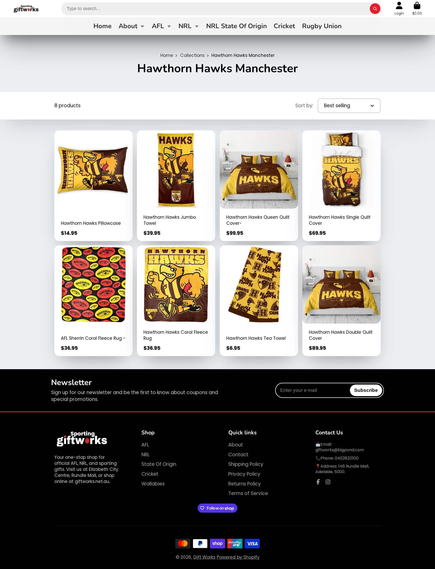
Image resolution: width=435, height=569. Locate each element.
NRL (185, 26)
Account (399, 8)
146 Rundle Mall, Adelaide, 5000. (342, 469)
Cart (417, 8)
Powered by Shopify (238, 557)
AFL (158, 26)
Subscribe (366, 390)
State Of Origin (158, 464)
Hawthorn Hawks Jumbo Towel (176, 185)
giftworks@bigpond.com (339, 450)
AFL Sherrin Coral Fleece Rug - (93, 300)
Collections (192, 55)
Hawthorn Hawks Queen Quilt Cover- (259, 185)
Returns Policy (244, 484)
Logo (26, 8)
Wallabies (153, 484)
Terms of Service (248, 493)
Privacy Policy (244, 474)
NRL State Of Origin (236, 26)
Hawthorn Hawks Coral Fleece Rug (176, 300)
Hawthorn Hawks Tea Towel (259, 300)
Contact (238, 454)
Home (102, 26)
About (128, 26)
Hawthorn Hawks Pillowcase (93, 185)
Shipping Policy (245, 464)
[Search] (375, 9)
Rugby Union (322, 26)
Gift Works (204, 557)
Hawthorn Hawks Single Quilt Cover (341, 185)
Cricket (284, 26)
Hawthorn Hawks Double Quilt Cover (341, 300)
